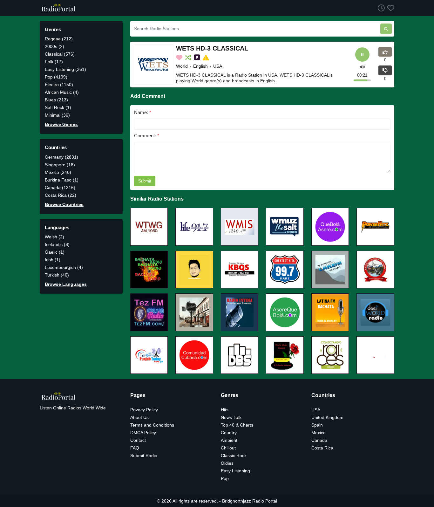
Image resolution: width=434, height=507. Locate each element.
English (200, 66)
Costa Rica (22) (60, 195)
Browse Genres (61, 124)
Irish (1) (52, 259)
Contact (138, 440)
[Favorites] (389, 7)
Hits (224, 409)
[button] (362, 66)
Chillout (228, 447)
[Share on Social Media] (197, 57)
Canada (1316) (60, 187)
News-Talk (231, 417)
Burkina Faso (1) (61, 179)
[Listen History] (380, 7)
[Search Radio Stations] (386, 29)
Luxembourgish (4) (64, 267)
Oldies (227, 463)
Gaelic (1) (54, 252)
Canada (319, 440)
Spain (317, 425)
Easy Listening (235, 470)
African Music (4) (62, 92)
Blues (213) (56, 99)
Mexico (318, 432)
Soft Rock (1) (58, 107)
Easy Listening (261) (65, 69)
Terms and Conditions (152, 425)
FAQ (134, 447)
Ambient (229, 440)
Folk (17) (54, 61)
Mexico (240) (58, 172)
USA (217, 66)
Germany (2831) (61, 157)
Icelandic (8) (57, 244)
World (182, 66)
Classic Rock (234, 455)
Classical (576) (60, 54)
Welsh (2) (54, 236)
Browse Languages (66, 284)
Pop (225, 478)
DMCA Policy (143, 432)
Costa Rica (322, 447)
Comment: (146, 135)
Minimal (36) (57, 115)
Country (229, 432)
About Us (139, 417)
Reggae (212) (59, 38)
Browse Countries (64, 204)
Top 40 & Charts (237, 425)
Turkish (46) (57, 274)
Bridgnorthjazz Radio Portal (249, 501)
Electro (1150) (59, 84)
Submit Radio (143, 455)
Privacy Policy (144, 409)
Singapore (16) (60, 164)
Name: (142, 112)
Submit (144, 181)
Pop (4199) (56, 76)
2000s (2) (54, 46)
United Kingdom (327, 417)
